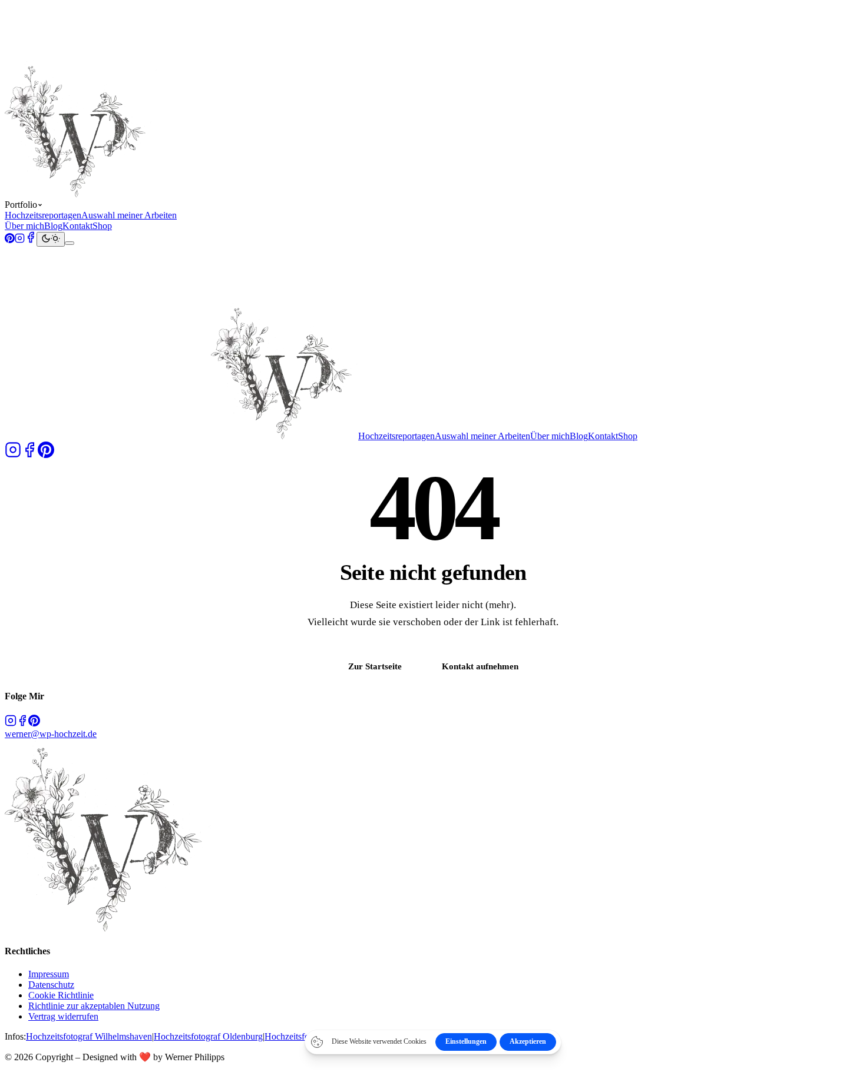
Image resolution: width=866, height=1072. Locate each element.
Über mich (24, 226)
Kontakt (77, 226)
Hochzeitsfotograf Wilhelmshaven (89, 1036)
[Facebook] (31, 240)
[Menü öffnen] (69, 243)
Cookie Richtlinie (61, 995)
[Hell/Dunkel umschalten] (51, 239)
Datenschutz (51, 985)
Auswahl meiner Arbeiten (129, 215)
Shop (102, 226)
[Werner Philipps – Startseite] (181, 194)
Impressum (48, 974)
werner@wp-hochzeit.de (51, 734)
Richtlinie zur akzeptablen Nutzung (94, 1006)
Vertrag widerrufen (63, 1016)
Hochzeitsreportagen (43, 215)
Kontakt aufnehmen (480, 666)
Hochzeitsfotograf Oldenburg (208, 1036)
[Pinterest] (10, 240)
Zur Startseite (375, 666)
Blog (53, 226)
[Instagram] (20, 240)
